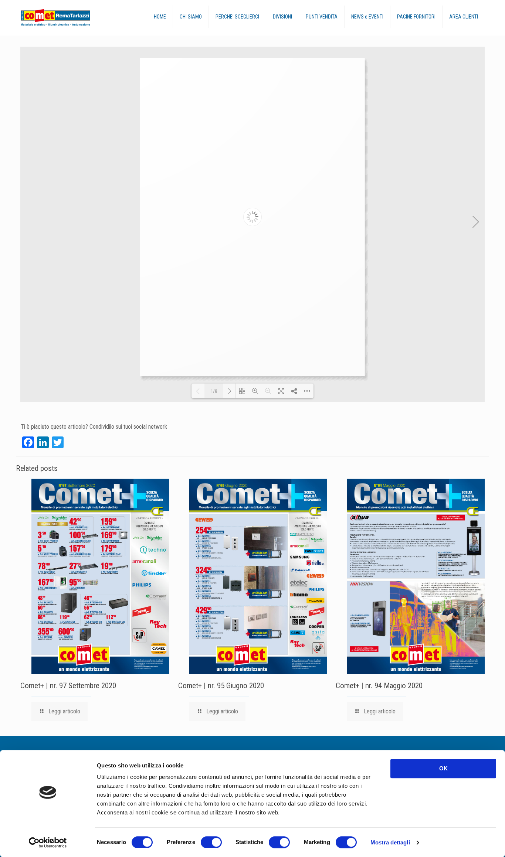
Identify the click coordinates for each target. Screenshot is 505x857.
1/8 (214, 391)
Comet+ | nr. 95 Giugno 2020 (221, 685)
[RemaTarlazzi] (70, 17)
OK (443, 768)
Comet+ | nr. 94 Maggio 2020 (379, 685)
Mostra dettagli (390, 842)
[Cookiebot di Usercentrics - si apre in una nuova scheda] (48, 842)
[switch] (211, 842)
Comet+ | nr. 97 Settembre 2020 (68, 685)
